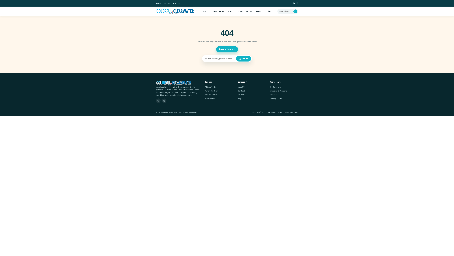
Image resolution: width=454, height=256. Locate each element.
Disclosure (294, 112)
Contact (167, 3)
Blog (269, 11)
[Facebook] (294, 3)
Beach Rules (275, 95)
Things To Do (217, 11)
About (158, 3)
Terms (286, 112)
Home (203, 11)
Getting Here (275, 87)
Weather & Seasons (278, 91)
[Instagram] (297, 3)
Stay (230, 11)
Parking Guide (276, 99)
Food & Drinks (244, 11)
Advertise (177, 3)
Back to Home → (227, 49)
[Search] (295, 11)
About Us (241, 87)
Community (210, 99)
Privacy (279, 112)
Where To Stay (211, 91)
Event (258, 11)
